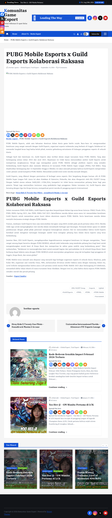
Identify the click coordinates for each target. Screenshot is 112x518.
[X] (13, 135)
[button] (103, 445)
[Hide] (1, 36)
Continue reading (57, 387)
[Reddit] (17, 135)
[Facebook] (8, 135)
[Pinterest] (25, 135)
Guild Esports (68, 292)
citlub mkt (55, 347)
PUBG (88, 292)
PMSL (79, 292)
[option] (20, 469)
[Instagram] (2, 27)
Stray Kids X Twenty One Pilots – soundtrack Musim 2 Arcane (42, 192)
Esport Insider (20, 276)
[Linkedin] (21, 135)
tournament (100, 296)
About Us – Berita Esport (31, 34)
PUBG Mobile (99, 292)
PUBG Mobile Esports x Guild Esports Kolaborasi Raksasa (32, 40)
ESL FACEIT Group (78, 288)
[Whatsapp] (38, 135)
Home (14, 34)
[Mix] (34, 135)
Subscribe (95, 34)
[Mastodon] (30, 135)
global (102, 288)
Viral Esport (35, 67)
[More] (42, 135)
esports (92, 288)
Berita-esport (12, 138)
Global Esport (25, 67)
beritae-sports (14, 67)
